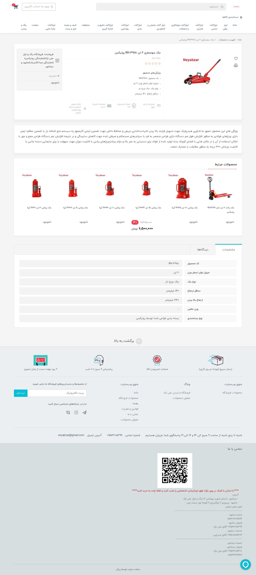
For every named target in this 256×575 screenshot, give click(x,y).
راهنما (135, 403)
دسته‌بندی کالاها (231, 17)
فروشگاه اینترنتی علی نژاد (176, 392)
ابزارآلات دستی (213, 27)
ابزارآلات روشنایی (125, 27)
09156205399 (114, 435)
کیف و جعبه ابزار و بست (70, 27)
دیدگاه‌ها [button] (202, 250)
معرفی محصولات (181, 398)
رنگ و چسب (23, 27)
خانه (235, 25)
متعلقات (86, 25)
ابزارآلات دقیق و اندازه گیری (105, 27)
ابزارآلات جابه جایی (50, 27)
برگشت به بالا (124, 341)
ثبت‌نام (21, 393)
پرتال (118, 569)
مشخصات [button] (228, 250)
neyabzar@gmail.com (71, 435)
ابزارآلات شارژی (199, 27)
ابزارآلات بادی (138, 27)
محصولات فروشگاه (232, 392)
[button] (18, 7)
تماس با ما (133, 414)
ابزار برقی (225, 27)
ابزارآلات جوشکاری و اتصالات (180, 27)
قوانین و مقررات (129, 409)
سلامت (35, 25)
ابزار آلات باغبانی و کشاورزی (156, 27)
